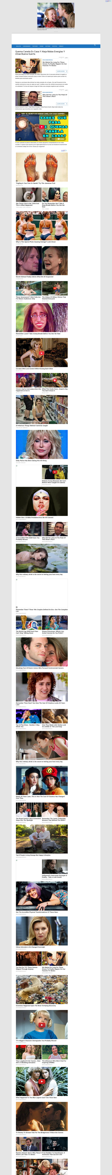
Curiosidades (26, 46)
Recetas (54, 46)
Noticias (47, 46)
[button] (95, 45)
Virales (61, 46)
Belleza (18, 46)
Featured (35, 46)
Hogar (41, 46)
